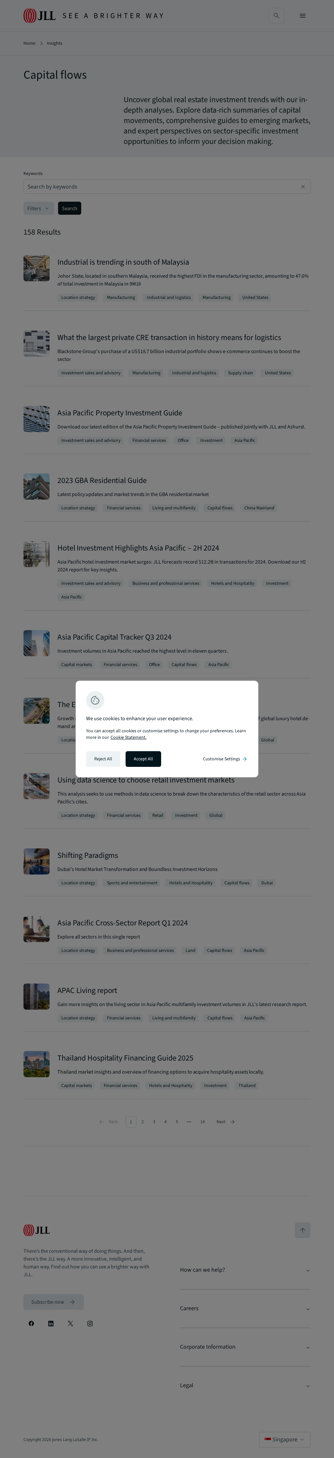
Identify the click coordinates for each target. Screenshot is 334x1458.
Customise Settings (225, 759)
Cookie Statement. (128, 737)
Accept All (143, 759)
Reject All (103, 759)
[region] (167, 729)
